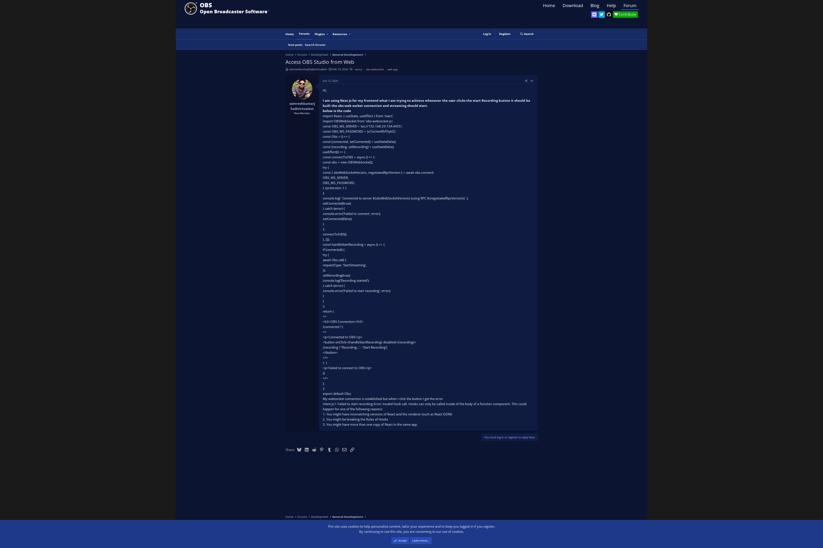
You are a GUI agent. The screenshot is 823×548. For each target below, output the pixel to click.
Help (611, 5)
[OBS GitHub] (609, 14)
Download (573, 5)
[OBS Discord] (594, 14)
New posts (295, 45)
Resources (340, 34)
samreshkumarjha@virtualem (308, 69)
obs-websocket (375, 69)
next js (358, 69)
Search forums (315, 45)
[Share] (526, 81)
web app (392, 69)
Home (549, 5)
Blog (594, 5)
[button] (327, 34)
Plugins (320, 34)
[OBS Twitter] (601, 14)
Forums (304, 34)
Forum (630, 5)
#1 (532, 81)
